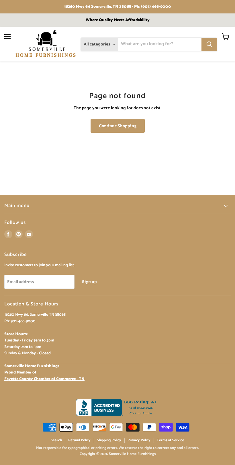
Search (56, 440)
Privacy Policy (139, 440)
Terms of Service (170, 440)
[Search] (209, 44)
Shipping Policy (109, 440)
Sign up (89, 282)
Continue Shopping (117, 126)
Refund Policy (79, 440)
